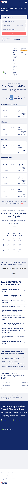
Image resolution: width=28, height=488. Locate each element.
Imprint (3, 473)
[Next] (24, 98)
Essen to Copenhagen (7, 389)
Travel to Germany (17, 396)
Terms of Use (11, 473)
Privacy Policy (5, 476)
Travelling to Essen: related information (13, 364)
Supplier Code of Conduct (8, 479)
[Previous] (3, 234)
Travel (8, 396)
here (22, 203)
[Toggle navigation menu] (26, 2)
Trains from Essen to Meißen (10, 361)
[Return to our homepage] (4, 2)
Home (3, 396)
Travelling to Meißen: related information (13, 366)
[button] (8, 25)
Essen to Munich (6, 385)
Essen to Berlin (5, 382)
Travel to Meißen (6, 397)
